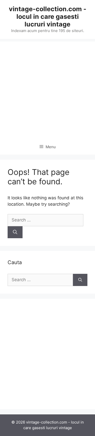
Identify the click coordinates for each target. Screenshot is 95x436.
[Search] (15, 232)
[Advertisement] (47, 89)
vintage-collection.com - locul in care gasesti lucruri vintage (47, 16)
